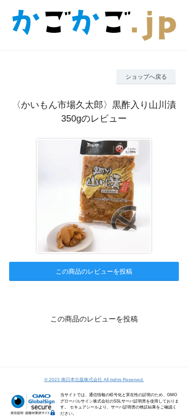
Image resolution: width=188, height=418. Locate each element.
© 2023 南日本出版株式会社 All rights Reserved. (94, 379)
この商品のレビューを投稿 (94, 271)
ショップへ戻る (146, 76)
